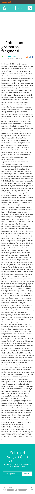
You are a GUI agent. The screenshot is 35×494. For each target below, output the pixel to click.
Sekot (27, 473)
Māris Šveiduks (13, 56)
